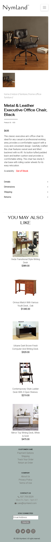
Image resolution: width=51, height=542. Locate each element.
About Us (25, 476)
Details (7, 182)
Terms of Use (25, 483)
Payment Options (25, 453)
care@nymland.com (26, 503)
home (7, 94)
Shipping (8, 192)
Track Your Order (25, 459)
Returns (7, 197)
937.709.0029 (25, 496)
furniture (23, 94)
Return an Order (25, 462)
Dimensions (9, 187)
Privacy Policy (25, 479)
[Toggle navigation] (44, 7)
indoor (15, 94)
